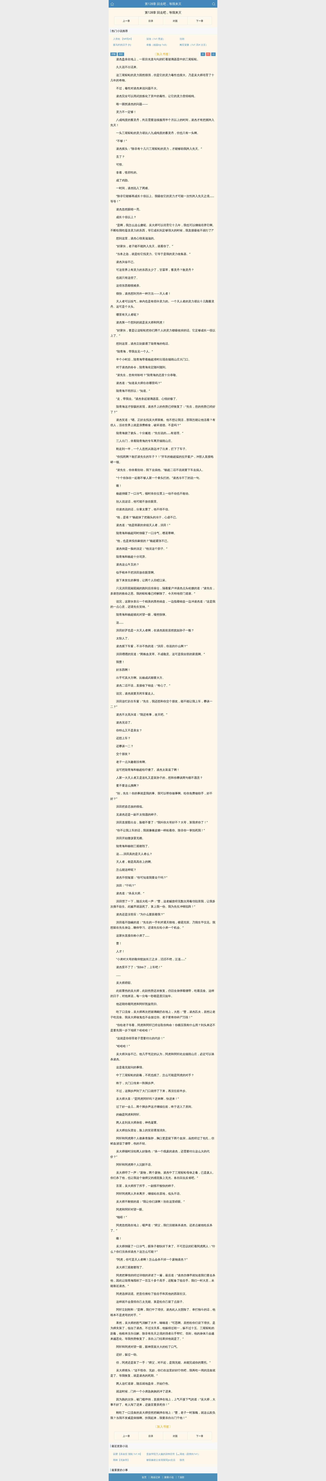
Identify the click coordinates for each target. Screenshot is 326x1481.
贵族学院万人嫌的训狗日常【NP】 (164, 1454)
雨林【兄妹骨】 (121, 1459)
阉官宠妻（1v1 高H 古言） (194, 44)
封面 (175, 20)
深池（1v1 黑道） (155, 38)
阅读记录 (155, 1477)
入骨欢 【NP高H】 (123, 38)
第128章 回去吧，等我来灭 (163, 4)
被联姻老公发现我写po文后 (160, 1459)
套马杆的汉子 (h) (122, 44)
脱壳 (182, 1459)
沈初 (182, 38)
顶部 (181, 1477)
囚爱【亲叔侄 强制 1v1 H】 (127, 1454)
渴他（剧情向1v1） (190, 1454)
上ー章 (126, 20)
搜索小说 (169, 1477)
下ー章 (199, 20)
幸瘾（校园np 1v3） (157, 44)
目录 (150, 20)
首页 (144, 1477)
